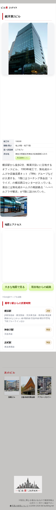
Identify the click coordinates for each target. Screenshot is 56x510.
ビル (9, 7)
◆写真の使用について (19, 505)
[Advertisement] (28, 109)
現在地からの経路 (41, 287)
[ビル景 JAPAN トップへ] (28, 484)
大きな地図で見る (15, 287)
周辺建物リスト (23, 157)
